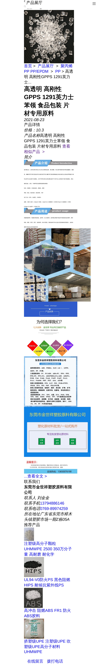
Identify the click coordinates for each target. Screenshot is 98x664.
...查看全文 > (35, 476)
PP (58, 71)
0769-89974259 (54, 508)
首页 (28, 66)
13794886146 (52, 503)
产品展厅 (46, 66)
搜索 (41, 8)
